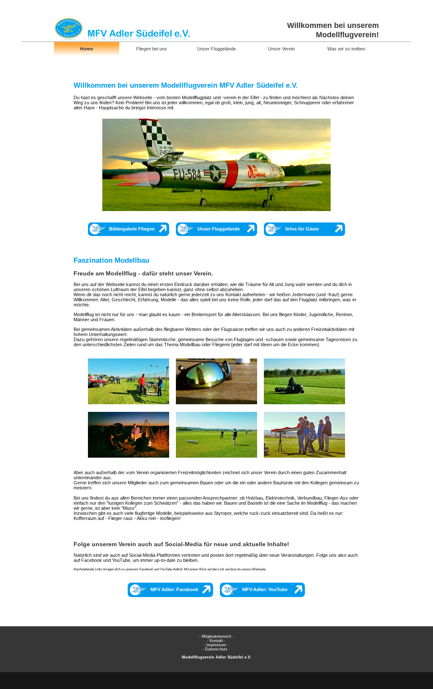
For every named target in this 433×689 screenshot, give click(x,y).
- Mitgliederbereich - (216, 636)
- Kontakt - (216, 641)
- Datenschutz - (216, 649)
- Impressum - (216, 645)
